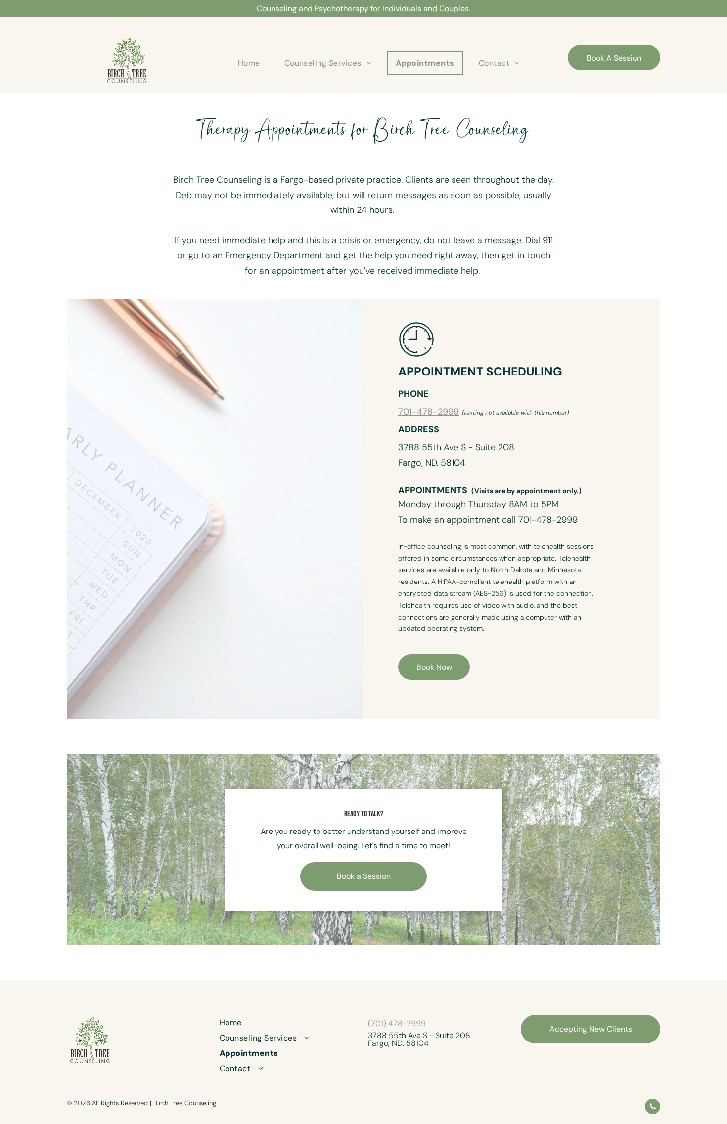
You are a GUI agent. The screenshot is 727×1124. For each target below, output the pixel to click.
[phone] (652, 1108)
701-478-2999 (428, 411)
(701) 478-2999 (397, 1023)
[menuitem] (252, 63)
